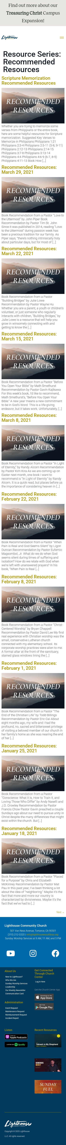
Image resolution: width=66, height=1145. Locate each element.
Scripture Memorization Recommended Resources (29, 80)
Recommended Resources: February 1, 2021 (29, 666)
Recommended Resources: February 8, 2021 (29, 579)
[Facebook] (55, 953)
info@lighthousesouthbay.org (42, 934)
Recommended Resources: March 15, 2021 (29, 336)
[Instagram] (33, 953)
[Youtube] (10, 953)
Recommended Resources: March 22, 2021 (29, 251)
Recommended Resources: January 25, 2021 (29, 748)
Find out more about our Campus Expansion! (33, 13)
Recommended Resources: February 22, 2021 (29, 496)
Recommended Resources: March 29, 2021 (29, 170)
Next (60, 912)
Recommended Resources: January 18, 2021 (29, 831)
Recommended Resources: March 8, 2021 (29, 418)
